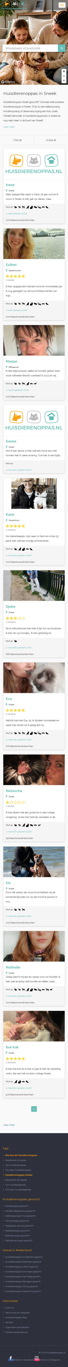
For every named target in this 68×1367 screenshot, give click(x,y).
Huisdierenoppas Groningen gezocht (23, 1271)
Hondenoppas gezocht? (16, 1206)
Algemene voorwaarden (17, 1327)
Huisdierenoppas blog (16, 1317)
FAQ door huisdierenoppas (18, 1170)
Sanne (11, 441)
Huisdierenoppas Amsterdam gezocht (24, 1257)
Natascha (14, 791)
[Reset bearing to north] (64, 80)
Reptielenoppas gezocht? (17, 1230)
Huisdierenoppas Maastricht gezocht (23, 1291)
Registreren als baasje (16, 1180)
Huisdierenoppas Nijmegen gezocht (22, 1281)
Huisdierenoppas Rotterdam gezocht (23, 1262)
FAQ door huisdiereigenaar (18, 1189)
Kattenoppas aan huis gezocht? (20, 1216)
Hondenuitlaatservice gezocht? (20, 1211)
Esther (11, 265)
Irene (10, 185)
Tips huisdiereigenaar (15, 1185)
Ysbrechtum (14, 520)
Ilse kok (12, 1047)
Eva (9, 699)
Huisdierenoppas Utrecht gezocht (21, 1266)
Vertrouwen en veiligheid (17, 1312)
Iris (8, 883)
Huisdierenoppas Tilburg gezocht (21, 1286)
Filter (16, 140)
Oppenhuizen (15, 270)
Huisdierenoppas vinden (18, 1175)
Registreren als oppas (15, 1160)
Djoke (11, 606)
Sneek (11, 190)
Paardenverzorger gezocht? (19, 1240)
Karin (10, 514)
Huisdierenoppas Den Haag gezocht (22, 1276)
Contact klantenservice (16, 1332)
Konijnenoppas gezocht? (17, 1221)
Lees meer (9, 127)
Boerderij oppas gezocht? (17, 1235)
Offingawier (14, 367)
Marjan (11, 361)
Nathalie (13, 967)
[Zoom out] (64, 76)
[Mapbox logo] (8, 82)
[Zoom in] (64, 71)
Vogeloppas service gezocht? (19, 1226)
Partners (9, 1322)
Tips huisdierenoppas (15, 1165)
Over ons (9, 1308)
